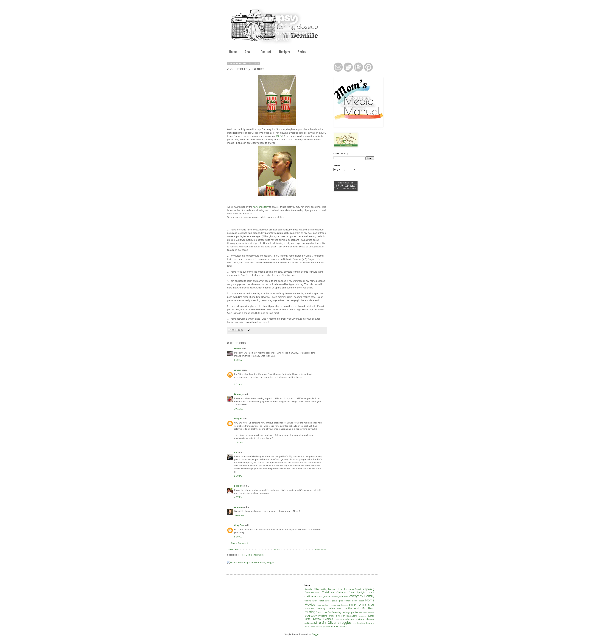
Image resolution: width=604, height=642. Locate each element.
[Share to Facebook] (238, 330)
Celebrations (312, 592)
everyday (356, 596)
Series (302, 51)
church (371, 592)
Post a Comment (239, 543)
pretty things (335, 615)
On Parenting (334, 612)
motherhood (351, 608)
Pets (360, 612)
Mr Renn (368, 608)
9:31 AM (238, 384)
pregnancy (311, 615)
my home (322, 612)
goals (334, 600)
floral (321, 600)
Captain (358, 589)
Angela (238, 507)
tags (354, 623)
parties (354, 612)
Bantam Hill (333, 589)
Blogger (315, 634)
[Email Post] (248, 330)
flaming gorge (311, 601)
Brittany (238, 394)
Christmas (328, 592)
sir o (317, 623)
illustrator (344, 605)
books (344, 589)
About (249, 51)
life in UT (368, 604)
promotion (362, 616)
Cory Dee (239, 525)
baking (324, 589)
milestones (335, 608)
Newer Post (233, 549)
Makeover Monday (315, 608)
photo (365, 612)
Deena (237, 348)
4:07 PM (238, 497)
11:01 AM (238, 442)
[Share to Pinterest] (241, 330)
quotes (371, 615)
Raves (317, 618)
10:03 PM (239, 515)
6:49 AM (238, 360)
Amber (237, 370)
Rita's (279, 136)
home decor (358, 601)
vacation (334, 626)
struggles (345, 623)
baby (316, 589)
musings (311, 612)
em (235, 452)
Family (369, 596)
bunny (351, 589)
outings (346, 612)
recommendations (345, 619)
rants (307, 618)
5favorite (308, 589)
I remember (334, 605)
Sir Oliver (329, 623)
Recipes (284, 51)
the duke (361, 623)
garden (327, 601)
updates (326, 627)
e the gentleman (325, 596)
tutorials (319, 627)
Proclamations (350, 615)
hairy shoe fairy (261, 206)
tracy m (238, 418)
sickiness (309, 623)
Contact (265, 51)
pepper (238, 485)
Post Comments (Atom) (252, 554)
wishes (343, 626)
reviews (360, 619)
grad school (344, 600)
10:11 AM (238, 408)
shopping (370, 619)
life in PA (355, 604)
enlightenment (341, 596)
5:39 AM (238, 536)
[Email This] (229, 330)
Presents (322, 615)
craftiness (310, 596)
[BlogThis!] (232, 330)
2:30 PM (238, 476)
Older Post (320, 549)
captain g (369, 589)
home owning (322, 605)
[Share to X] (235, 330)
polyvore (371, 612)
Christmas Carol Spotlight (350, 592)
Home (233, 51)
